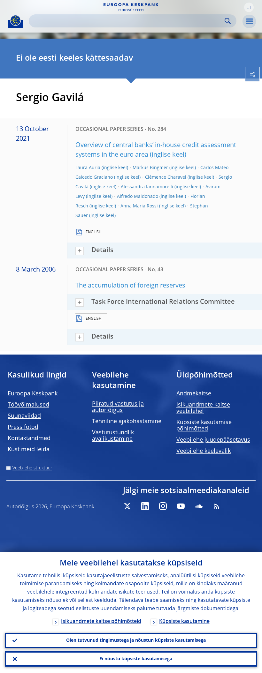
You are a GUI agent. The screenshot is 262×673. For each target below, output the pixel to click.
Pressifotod (23, 427)
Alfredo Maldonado (137, 196)
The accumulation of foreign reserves (130, 286)
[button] (249, 7)
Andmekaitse (193, 394)
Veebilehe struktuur (32, 468)
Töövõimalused (28, 405)
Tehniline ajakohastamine (126, 421)
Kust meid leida (29, 449)
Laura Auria (87, 168)
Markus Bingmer (150, 168)
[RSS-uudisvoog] (216, 506)
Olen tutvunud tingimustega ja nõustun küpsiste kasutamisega (136, 640)
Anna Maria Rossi (139, 206)
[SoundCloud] (198, 506)
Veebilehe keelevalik (203, 451)
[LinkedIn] (145, 506)
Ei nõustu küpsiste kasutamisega (135, 659)
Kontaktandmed (29, 438)
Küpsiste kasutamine (184, 621)
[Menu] (249, 21)
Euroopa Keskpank (33, 394)
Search (227, 20)
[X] (127, 506)
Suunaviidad (24, 416)
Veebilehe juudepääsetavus (213, 440)
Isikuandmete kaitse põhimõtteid (101, 621)
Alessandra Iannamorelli (147, 187)
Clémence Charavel (165, 177)
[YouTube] (181, 506)
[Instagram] (163, 506)
